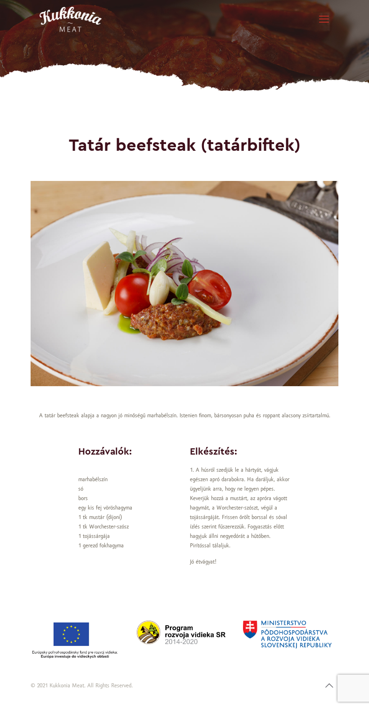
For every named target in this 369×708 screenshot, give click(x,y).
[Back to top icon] (329, 686)
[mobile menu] (324, 20)
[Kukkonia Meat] (71, 20)
